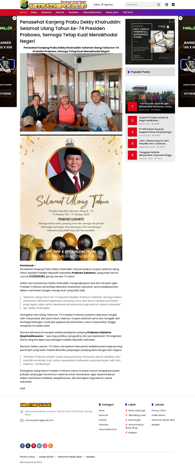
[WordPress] (39, 445)
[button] (159, 4)
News (102, 410)
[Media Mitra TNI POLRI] (54, 4)
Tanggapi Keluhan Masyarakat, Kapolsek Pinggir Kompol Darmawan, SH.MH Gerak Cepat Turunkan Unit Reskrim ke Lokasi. (155, 154)
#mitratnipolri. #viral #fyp (134, 426)
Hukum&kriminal (107, 429)
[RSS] (50, 445)
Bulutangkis (135, 419)
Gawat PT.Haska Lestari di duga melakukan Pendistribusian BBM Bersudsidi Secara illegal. (153, 119)
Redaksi (156, 424)
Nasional (103, 415)
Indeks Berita (158, 415)
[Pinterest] (33, 445)
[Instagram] (45, 445)
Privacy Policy (159, 410)
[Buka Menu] (173, 4)
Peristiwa (103, 424)
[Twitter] (28, 445)
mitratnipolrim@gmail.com (39, 420)
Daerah (103, 419)
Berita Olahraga (137, 410)
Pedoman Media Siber (163, 419)
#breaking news (137, 415)
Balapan (133, 432)
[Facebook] (22, 445)
